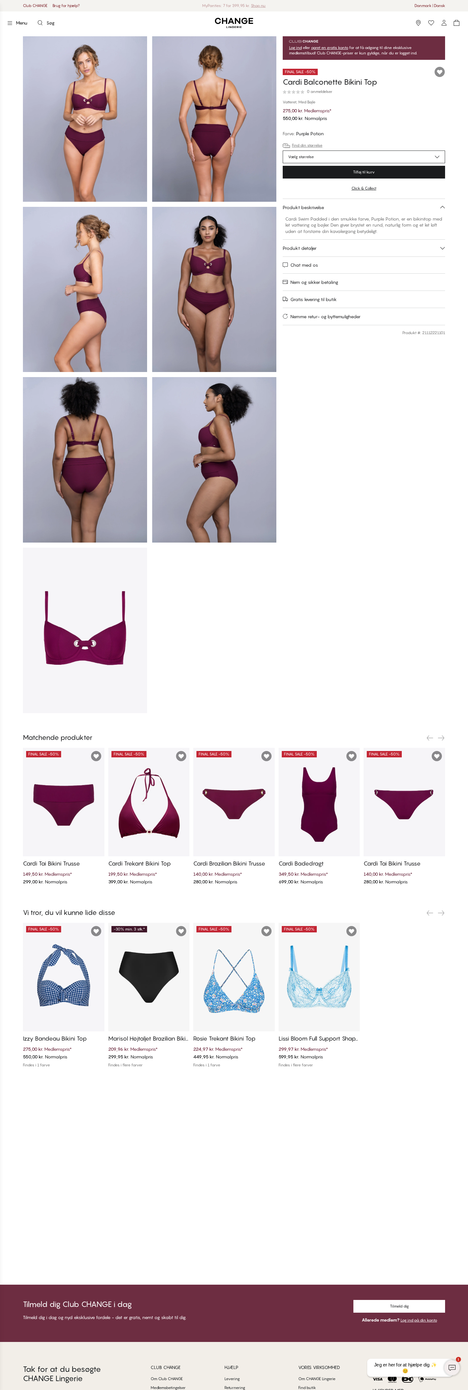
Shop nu (250, 5)
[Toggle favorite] (440, 72)
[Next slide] (441, 738)
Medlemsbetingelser (168, 1387)
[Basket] (456, 23)
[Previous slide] (430, 738)
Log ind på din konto (419, 1320)
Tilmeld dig (399, 1306)
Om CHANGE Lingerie (317, 1378)
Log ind (295, 48)
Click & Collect (363, 188)
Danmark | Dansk (430, 5)
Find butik (307, 1387)
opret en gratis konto (329, 48)
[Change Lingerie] (234, 23)
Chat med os (304, 265)
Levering (232, 1378)
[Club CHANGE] (443, 23)
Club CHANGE (35, 5)
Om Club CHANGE (167, 1378)
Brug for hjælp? (66, 5)
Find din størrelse (307, 145)
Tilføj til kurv (364, 172)
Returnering (234, 1387)
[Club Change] (431, 23)
